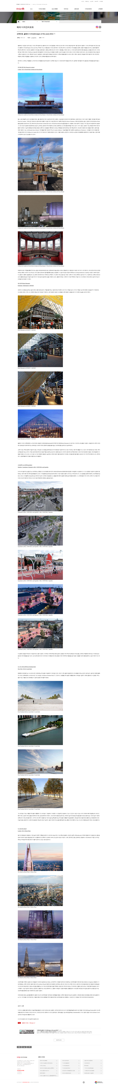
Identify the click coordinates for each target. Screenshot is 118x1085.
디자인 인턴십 (43, 1065)
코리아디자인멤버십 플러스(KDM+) (47, 1068)
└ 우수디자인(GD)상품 (88, 1068)
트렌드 (23, 21)
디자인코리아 (87, 1063)
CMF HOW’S (42, 1073)
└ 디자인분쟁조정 (65, 1065)
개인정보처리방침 (20, 1070)
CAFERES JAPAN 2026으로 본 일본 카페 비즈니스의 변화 (43, 4)
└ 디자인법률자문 (65, 1063)
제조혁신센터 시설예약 (89, 1073)
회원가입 (87, 1)
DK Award (86, 1065)
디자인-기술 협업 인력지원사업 (46, 1063)
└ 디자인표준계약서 (66, 1068)
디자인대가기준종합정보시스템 (68, 1070)
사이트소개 (19, 1073)
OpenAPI (96, 1)
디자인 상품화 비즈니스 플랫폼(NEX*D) (48, 1075)
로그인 (83, 1)
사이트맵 (101, 1)
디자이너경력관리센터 (66, 1073)
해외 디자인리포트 (46, 21)
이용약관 (19, 1068)
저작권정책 (19, 1072)
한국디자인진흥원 (19, 1)
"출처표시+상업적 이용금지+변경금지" (49, 1031)
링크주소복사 (59, 1040)
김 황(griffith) (33, 37)
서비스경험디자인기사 (44, 1070)
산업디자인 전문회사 (88, 1060)
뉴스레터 (91, 1)
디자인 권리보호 (65, 1060)
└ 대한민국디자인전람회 (89, 1070)
